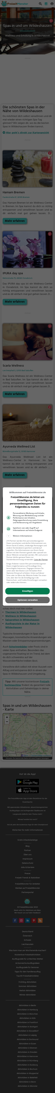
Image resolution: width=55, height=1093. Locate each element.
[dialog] (27, 546)
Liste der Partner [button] (41, 559)
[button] (27, 536)
